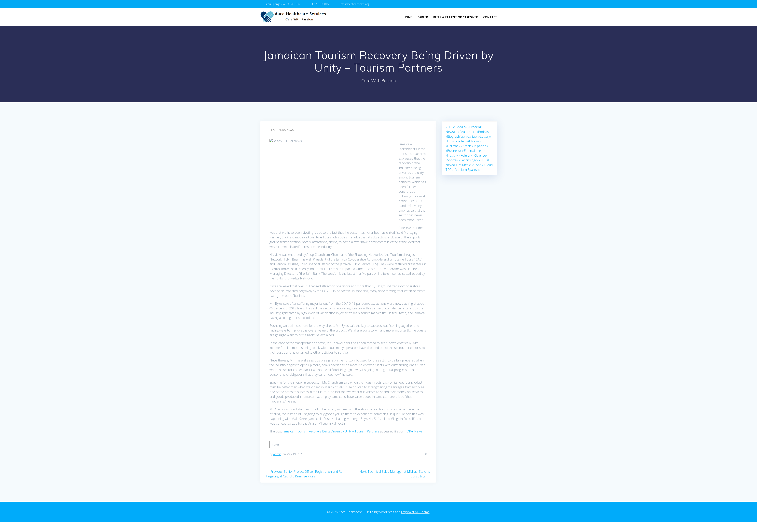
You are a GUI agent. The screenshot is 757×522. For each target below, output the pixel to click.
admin (277, 454)
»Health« (452, 155)
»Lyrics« (471, 136)
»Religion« (466, 155)
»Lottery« (484, 136)
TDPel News (413, 431)
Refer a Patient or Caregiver (455, 17)
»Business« (453, 150)
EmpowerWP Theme (415, 512)
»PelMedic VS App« (469, 165)
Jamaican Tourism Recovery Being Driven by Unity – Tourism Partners (331, 431)
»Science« (481, 155)
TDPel (276, 444)
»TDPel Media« (456, 127)
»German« (453, 146)
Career (423, 17)
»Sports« (452, 160)
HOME (408, 17)
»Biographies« (455, 136)
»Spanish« (481, 146)
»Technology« (468, 160)
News (290, 130)
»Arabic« (467, 146)
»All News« (473, 141)
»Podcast (483, 132)
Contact (490, 17)
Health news (277, 130)
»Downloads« (455, 141)
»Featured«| (467, 132)
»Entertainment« (473, 150)
